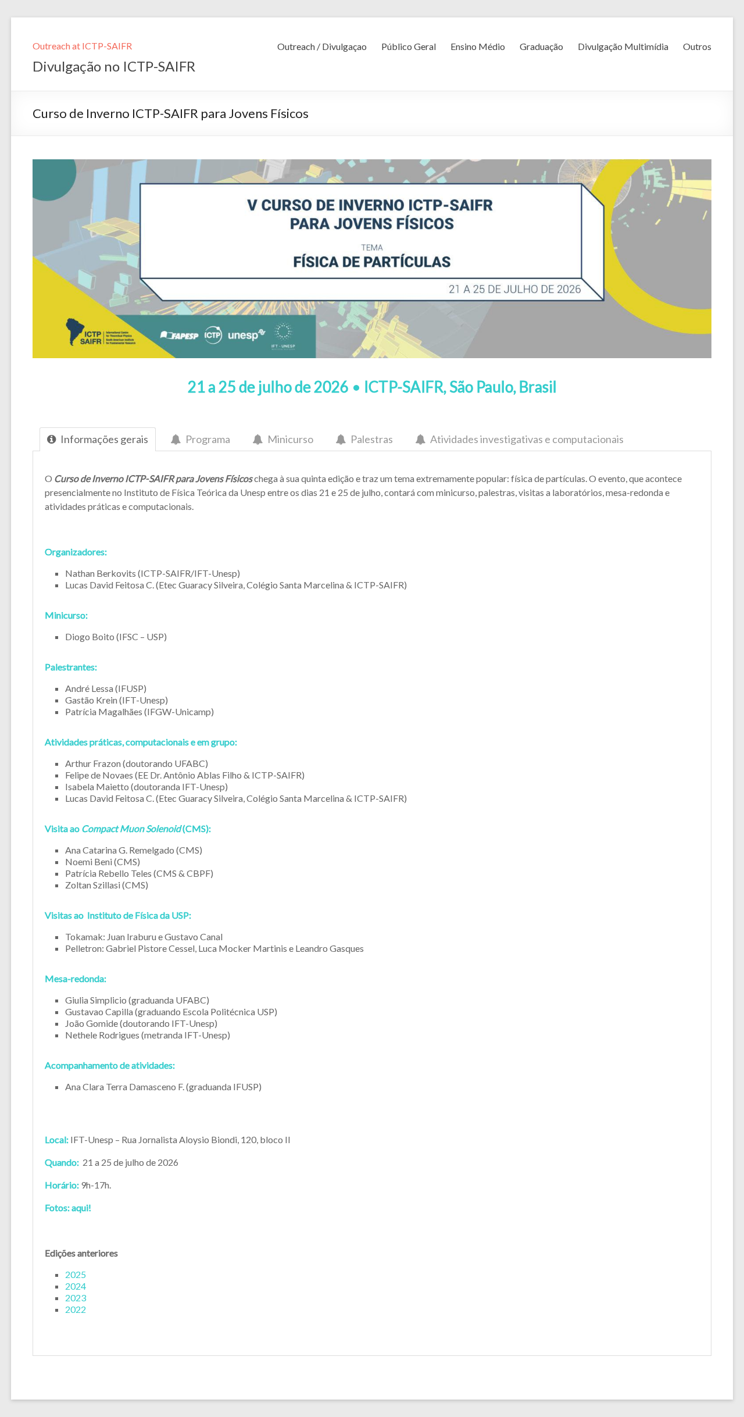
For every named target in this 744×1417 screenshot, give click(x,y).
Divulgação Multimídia (623, 46)
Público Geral (408, 46)
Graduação (541, 46)
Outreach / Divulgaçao (322, 46)
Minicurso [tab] (290, 439)
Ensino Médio (477, 46)
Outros (697, 46)
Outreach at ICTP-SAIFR (82, 45)
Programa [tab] (207, 439)
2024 (75, 1285)
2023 (75, 1297)
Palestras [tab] (371, 439)
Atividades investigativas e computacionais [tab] (527, 439)
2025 (75, 1274)
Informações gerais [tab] (104, 439)
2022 (75, 1309)
